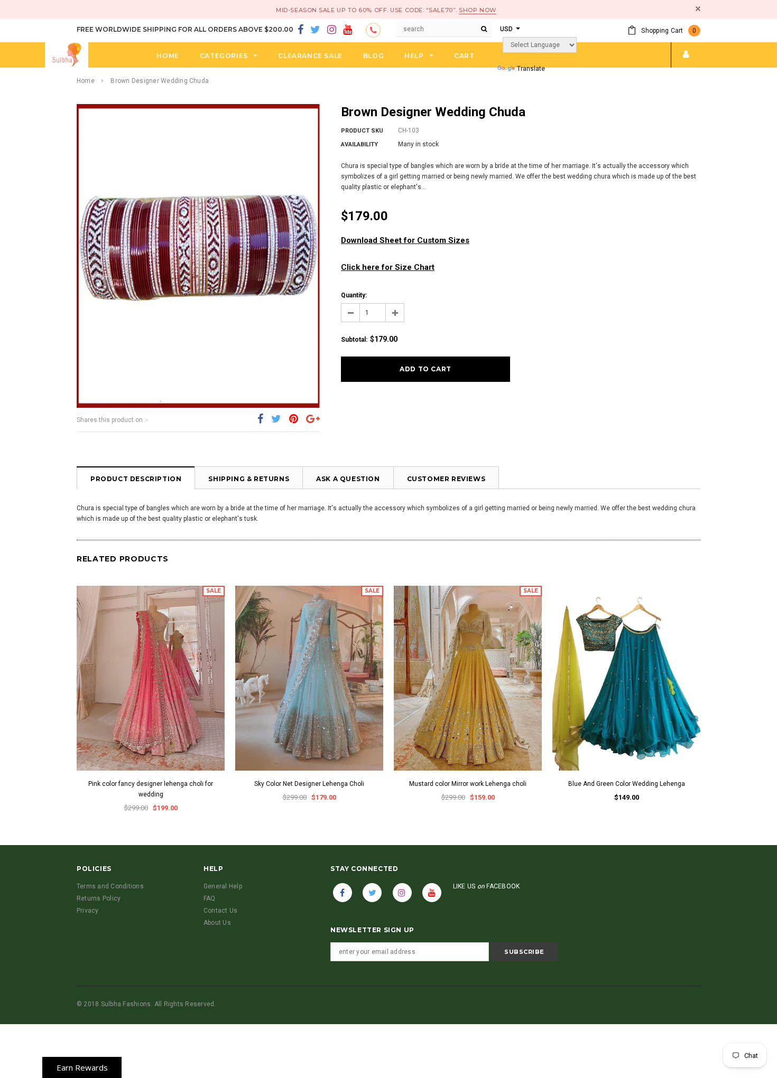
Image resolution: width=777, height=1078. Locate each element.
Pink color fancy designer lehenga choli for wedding (150, 789)
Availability (359, 144)
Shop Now (477, 10)
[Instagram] (331, 30)
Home (86, 81)
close (698, 8)
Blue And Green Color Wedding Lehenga (626, 784)
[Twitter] (315, 30)
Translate (531, 68)
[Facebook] (300, 30)
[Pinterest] (293, 419)
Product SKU (362, 130)
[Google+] (313, 419)
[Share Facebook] (260, 419)
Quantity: (354, 295)
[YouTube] (347, 30)
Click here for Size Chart (387, 267)
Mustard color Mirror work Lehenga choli (467, 784)
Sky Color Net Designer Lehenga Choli (309, 784)
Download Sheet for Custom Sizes (405, 240)
